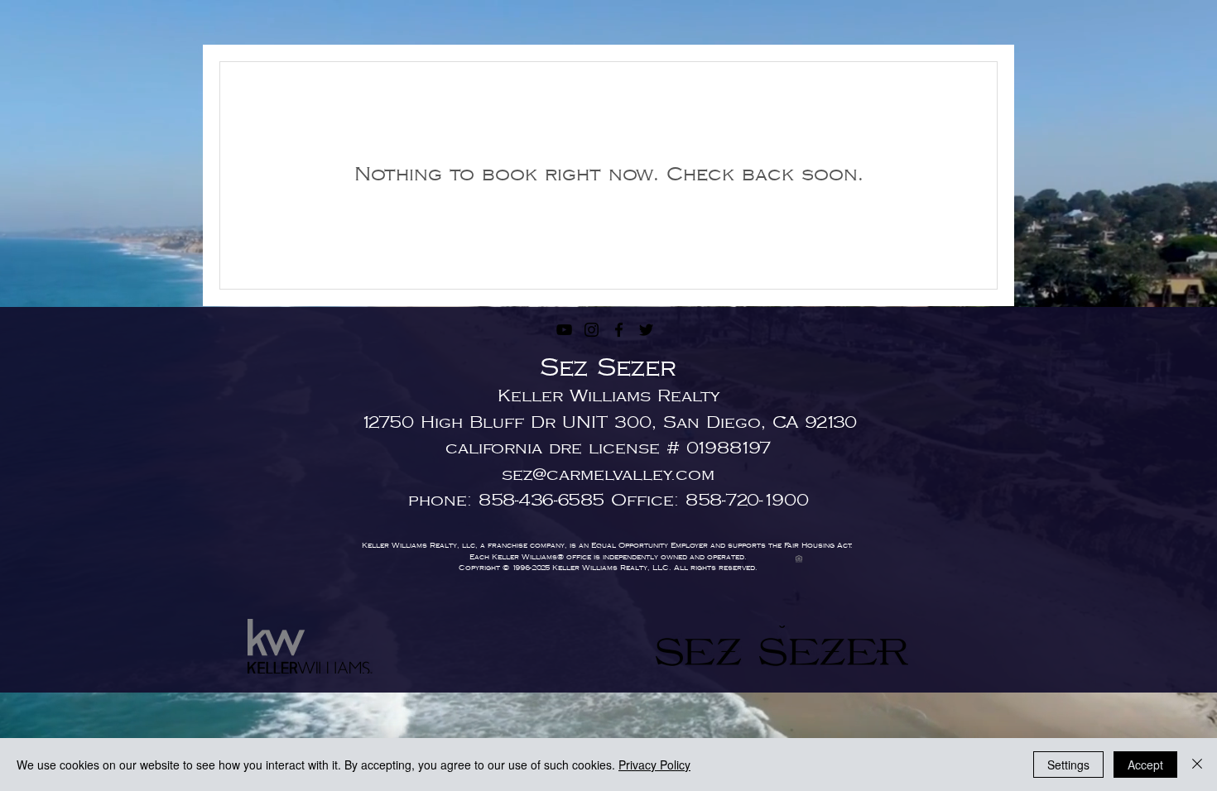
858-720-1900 (747, 500)
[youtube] (564, 329)
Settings (1068, 764)
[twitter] (646, 329)
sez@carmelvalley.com (608, 475)
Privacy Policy (654, 764)
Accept (1145, 764)
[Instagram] (591, 329)
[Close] (1197, 764)
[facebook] (618, 329)
